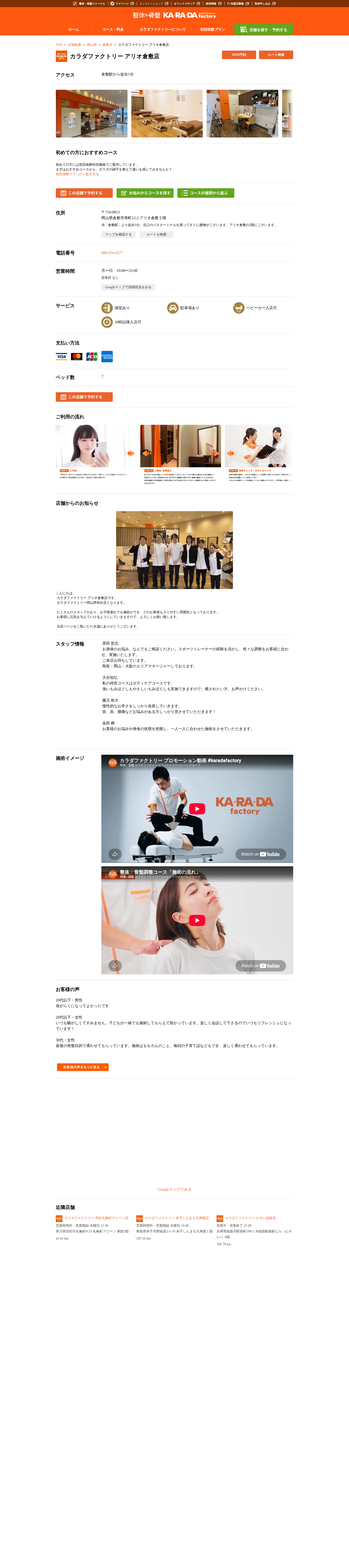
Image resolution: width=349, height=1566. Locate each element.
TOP (59, 45)
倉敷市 (108, 45)
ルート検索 (276, 55)
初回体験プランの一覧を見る (77, 174)
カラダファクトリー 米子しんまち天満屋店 (177, 1218)
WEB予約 (239, 55)
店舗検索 (74, 45)
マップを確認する (118, 234)
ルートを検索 (156, 234)
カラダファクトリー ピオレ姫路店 (250, 1218)
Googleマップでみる (175, 1189)
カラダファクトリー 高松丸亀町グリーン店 (96, 1218)
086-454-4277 (112, 253)
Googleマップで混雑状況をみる (128, 287)
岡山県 (92, 45)
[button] (91, 113)
